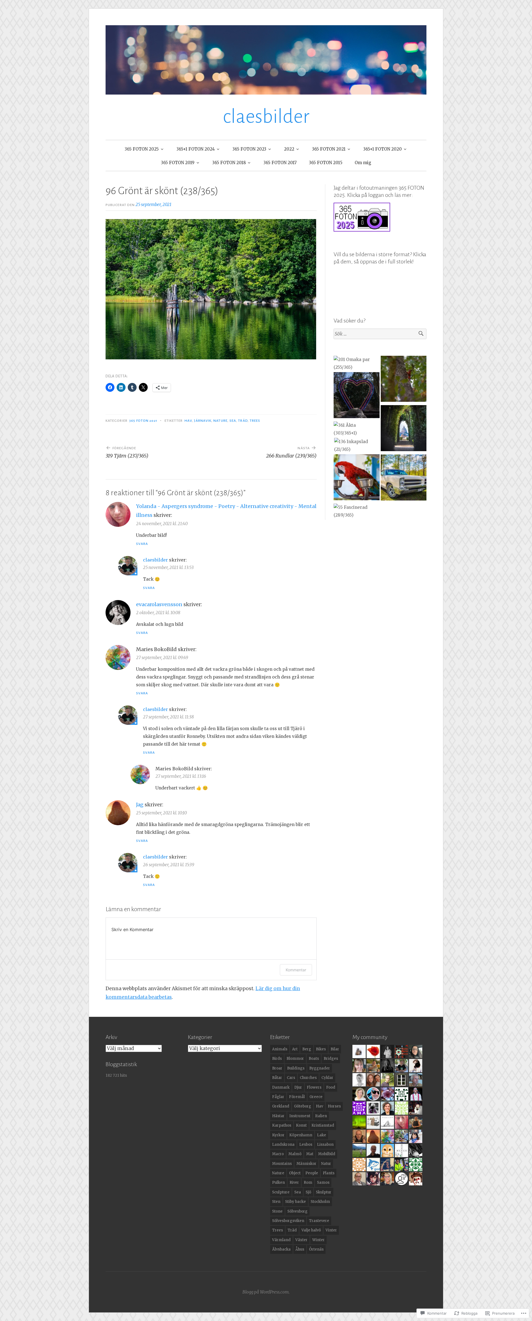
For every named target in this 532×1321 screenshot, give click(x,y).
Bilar (335, 1049)
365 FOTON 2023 (249, 149)
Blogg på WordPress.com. (266, 1292)
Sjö (308, 1192)
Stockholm (320, 1201)
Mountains (282, 1163)
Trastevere (319, 1220)
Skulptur (323, 1192)
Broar (277, 1068)
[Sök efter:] (380, 334)
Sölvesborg (297, 1211)
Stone (277, 1211)
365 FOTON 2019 (178, 162)
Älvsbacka (281, 1249)
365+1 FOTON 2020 (382, 149)
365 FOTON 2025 (142, 149)
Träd (242, 421)
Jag (140, 804)
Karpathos (281, 1125)
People (311, 1173)
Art (295, 1049)
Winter (318, 1240)
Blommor (295, 1058)
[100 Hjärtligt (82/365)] (356, 396)
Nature (220, 421)
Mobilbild (326, 1154)
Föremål (297, 1096)
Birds (277, 1058)
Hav (188, 421)
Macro (278, 1154)
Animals (279, 1049)
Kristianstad (322, 1125)
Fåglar (278, 1096)
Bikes (321, 1049)
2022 (289, 149)
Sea (232, 421)
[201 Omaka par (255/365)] (356, 363)
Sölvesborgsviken (288, 1220)
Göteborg (302, 1106)
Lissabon (325, 1144)
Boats (314, 1058)
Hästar (278, 1116)
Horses (334, 1106)
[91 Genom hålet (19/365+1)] (403, 429)
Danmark (281, 1087)
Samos (323, 1182)
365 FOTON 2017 (280, 162)
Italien (321, 1116)
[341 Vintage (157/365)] (403, 478)
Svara (142, 544)
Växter (301, 1240)
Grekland (280, 1106)
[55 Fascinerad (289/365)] (356, 511)
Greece (316, 1096)
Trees (255, 421)
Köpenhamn (300, 1135)
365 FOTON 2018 (229, 162)
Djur (298, 1087)
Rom (308, 1182)
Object (295, 1173)
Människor (306, 1163)
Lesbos (305, 1144)
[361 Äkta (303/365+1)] (356, 429)
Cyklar (327, 1077)
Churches (308, 1077)
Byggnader (319, 1068)
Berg (306, 1049)
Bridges (331, 1058)
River (294, 1182)
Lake (321, 1135)
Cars (291, 1077)
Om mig (363, 162)
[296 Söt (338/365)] (403, 380)
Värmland (281, 1240)
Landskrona (283, 1144)
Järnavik (202, 421)
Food (330, 1087)
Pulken (278, 1182)
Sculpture (281, 1192)
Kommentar (296, 969)
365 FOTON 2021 (329, 149)
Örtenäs (316, 1249)
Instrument (299, 1116)
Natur (326, 1163)
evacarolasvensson (159, 604)
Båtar (277, 1077)
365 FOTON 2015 (325, 162)
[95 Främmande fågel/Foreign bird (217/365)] (356, 478)
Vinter (331, 1230)
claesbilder (266, 116)
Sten (276, 1201)
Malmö (294, 1154)
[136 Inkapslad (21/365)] (357, 445)
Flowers (314, 1087)
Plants (328, 1173)
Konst (301, 1125)
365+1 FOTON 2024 (196, 149)
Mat (309, 1154)
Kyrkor (278, 1135)
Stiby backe (295, 1201)
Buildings (296, 1068)
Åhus (299, 1249)
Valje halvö (311, 1230)
